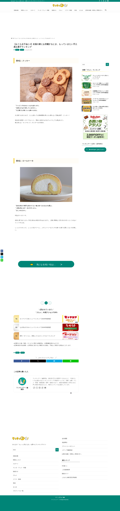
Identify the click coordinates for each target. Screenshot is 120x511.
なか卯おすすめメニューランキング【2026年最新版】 (36, 327)
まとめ (15, 487)
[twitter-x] (101, 1)
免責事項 (64, 442)
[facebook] (99, 1)
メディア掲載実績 (67, 450)
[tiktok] (106, 1)
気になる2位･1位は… (46, 264)
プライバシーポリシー (68, 446)
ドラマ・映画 (17, 479)
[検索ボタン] (105, 10)
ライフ (22, 49)
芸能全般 (15, 456)
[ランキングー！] (60, 5)
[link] (34, 388)
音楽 (14, 483)
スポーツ (15, 464)
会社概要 (64, 438)
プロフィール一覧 (18, 491)
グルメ (17, 49)
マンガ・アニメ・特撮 (19, 467)
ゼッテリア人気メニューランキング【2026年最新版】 (36, 319)
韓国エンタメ (17, 460)
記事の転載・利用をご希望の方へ (72, 454)
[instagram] (104, 1)
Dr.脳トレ (65, 466)
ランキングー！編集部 (22, 388)
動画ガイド (65, 473)
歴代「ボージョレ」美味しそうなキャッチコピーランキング (37, 336)
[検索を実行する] (107, 64)
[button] (22, 361)
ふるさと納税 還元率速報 (69, 477)
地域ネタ (15, 471)
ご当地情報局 (66, 470)
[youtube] (108, 1)
